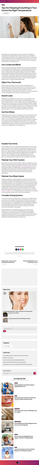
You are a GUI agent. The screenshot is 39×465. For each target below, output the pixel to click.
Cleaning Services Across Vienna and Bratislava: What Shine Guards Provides (17, 364)
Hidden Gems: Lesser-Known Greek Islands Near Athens (9, 261)
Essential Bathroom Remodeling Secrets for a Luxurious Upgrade (25, 424)
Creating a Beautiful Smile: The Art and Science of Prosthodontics (17, 311)
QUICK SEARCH (7, 370)
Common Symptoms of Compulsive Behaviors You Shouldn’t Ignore (24, 449)
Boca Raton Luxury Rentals (13, 312)
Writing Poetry (17, 408)
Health (16, 447)
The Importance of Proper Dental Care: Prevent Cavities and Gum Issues (25, 398)
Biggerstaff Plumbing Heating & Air (25, 165)
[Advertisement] (18, 46)
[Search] (35, 373)
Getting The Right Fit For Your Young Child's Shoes (30, 261)
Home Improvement (17, 421)
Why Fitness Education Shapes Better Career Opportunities (14, 362)
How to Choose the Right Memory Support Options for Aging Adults (23, 436)
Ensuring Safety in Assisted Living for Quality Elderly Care (24, 385)
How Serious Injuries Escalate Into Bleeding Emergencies (19, 318)
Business (16, 434)
